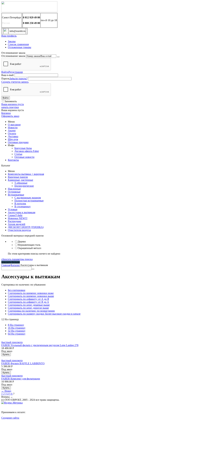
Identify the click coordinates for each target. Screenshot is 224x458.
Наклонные (14, 188)
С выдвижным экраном (27, 197)
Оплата (12, 133)
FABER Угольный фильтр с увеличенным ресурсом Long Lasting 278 (39, 345)
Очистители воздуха (19, 230)
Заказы (12, 41)
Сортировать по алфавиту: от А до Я (28, 299)
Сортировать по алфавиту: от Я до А (28, 302)
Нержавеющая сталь (29, 244)
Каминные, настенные (20, 180)
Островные (14, 191)
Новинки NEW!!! (17, 218)
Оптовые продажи (18, 142)
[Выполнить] (58, 56)
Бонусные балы (23, 148)
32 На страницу (16, 330)
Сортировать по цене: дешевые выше (29, 305)
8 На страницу (16, 325)
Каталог (15, 265)
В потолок (20, 203)
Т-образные (20, 182)
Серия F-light (15, 215)
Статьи (18, 154)
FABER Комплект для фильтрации (20, 378)
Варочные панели (18, 177)
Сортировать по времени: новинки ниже (31, 293)
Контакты (13, 160)
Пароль (5, 78)
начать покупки (10, 107)
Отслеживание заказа (13, 56)
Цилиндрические (24, 185)
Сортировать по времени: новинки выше (31, 296)
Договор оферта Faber (26, 151)
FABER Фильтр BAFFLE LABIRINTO (23, 363)
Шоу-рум (13, 139)
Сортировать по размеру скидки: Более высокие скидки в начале (44, 313)
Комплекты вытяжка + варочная (26, 174)
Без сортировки (16, 290)
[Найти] (33, 269)
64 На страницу (16, 333)
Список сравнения (18, 44)
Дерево (22, 241)
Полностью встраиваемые (29, 200)
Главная (5, 265)
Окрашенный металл (29, 248)
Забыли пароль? (18, 78)
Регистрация (16, 72)
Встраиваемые (16, 194)
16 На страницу (16, 327)
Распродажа (14, 221)
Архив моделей (16, 224)
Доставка (13, 136)
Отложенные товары (19, 47)
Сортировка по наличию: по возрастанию (31, 310)
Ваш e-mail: (7, 75)
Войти (5, 72)
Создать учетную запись (15, 81)
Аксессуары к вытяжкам (21, 212)
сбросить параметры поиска (17, 259)
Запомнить (11, 101)
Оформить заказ (10, 116)
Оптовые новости (24, 157)
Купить (6, 354)
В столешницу (22, 206)
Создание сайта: (10, 417)
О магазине (14, 124)
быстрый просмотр (12, 342)
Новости (13, 127)
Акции (12, 130)
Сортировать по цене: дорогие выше (28, 307)
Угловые (12, 209)
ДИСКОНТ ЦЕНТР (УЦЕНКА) (26, 227)
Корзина (6, 113)
